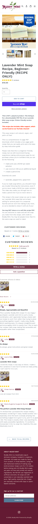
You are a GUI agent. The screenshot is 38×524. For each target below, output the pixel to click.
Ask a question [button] (19, 272)
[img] (4, 302)
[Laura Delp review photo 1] (4, 376)
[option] (11, 53)
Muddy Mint (15, 517)
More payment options (19, 109)
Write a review (23, 231)
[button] (7, 80)
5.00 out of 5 (24, 246)
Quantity (5, 88)
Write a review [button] (19, 267)
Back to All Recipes (20, 439)
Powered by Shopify (25, 517)
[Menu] (35, 6)
